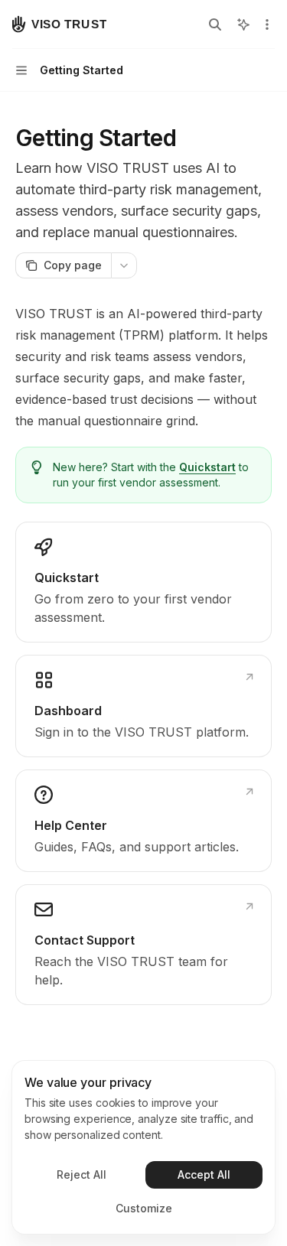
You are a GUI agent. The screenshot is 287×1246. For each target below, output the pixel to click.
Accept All (204, 1174)
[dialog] (143, 1147)
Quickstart (207, 466)
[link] (143, 582)
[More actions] (267, 24)
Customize (144, 1208)
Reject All (81, 1174)
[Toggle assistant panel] (243, 24)
